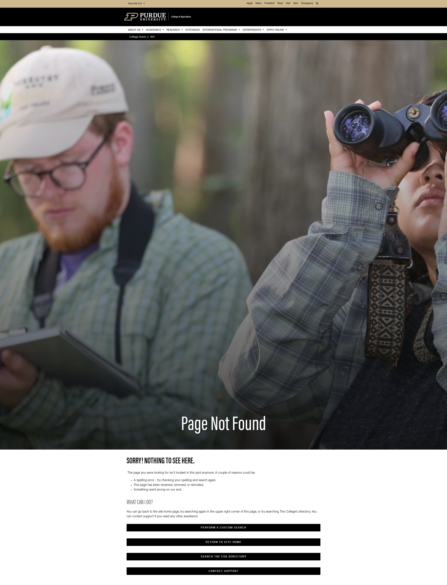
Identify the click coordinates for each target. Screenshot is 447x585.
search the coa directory (223, 556)
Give (295, 3)
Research (174, 30)
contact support (224, 571)
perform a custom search (223, 527)
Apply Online (276, 30)
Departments (252, 30)
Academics (154, 30)
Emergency (307, 3)
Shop (280, 3)
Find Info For (135, 3)
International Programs (220, 30)
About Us (134, 30)
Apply (250, 3)
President (269, 3)
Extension (192, 30)
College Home (137, 37)
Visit (288, 3)
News (258, 3)
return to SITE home (223, 542)
